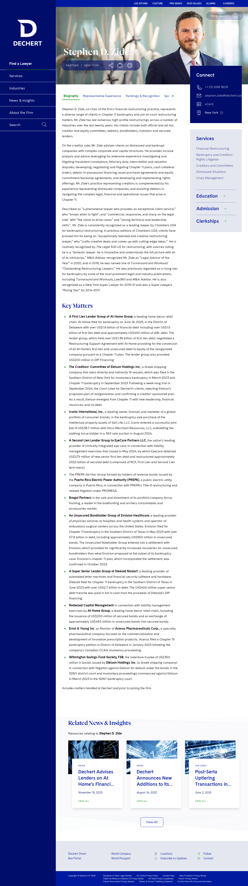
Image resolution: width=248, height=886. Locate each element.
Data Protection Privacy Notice (192, 875)
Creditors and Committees (214, 165)
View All (83, 801)
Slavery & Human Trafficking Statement (156, 881)
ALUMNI (211, 3)
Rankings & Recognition (143, 96)
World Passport (120, 858)
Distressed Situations (211, 172)
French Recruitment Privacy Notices (118, 881)
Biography (71, 96)
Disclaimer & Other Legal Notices (117, 875)
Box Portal (74, 858)
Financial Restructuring (212, 148)
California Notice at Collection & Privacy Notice (123, 878)
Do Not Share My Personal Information (195, 881)
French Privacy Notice (187, 878)
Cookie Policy (169, 875)
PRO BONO (176, 3)
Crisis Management (209, 178)
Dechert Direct (77, 853)
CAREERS (228, 3)
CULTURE (157, 3)
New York (91, 65)
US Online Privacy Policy (147, 875)
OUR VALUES (194, 3)
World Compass (121, 853)
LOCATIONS (141, 3)
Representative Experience (102, 96)
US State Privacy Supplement (161, 878)
